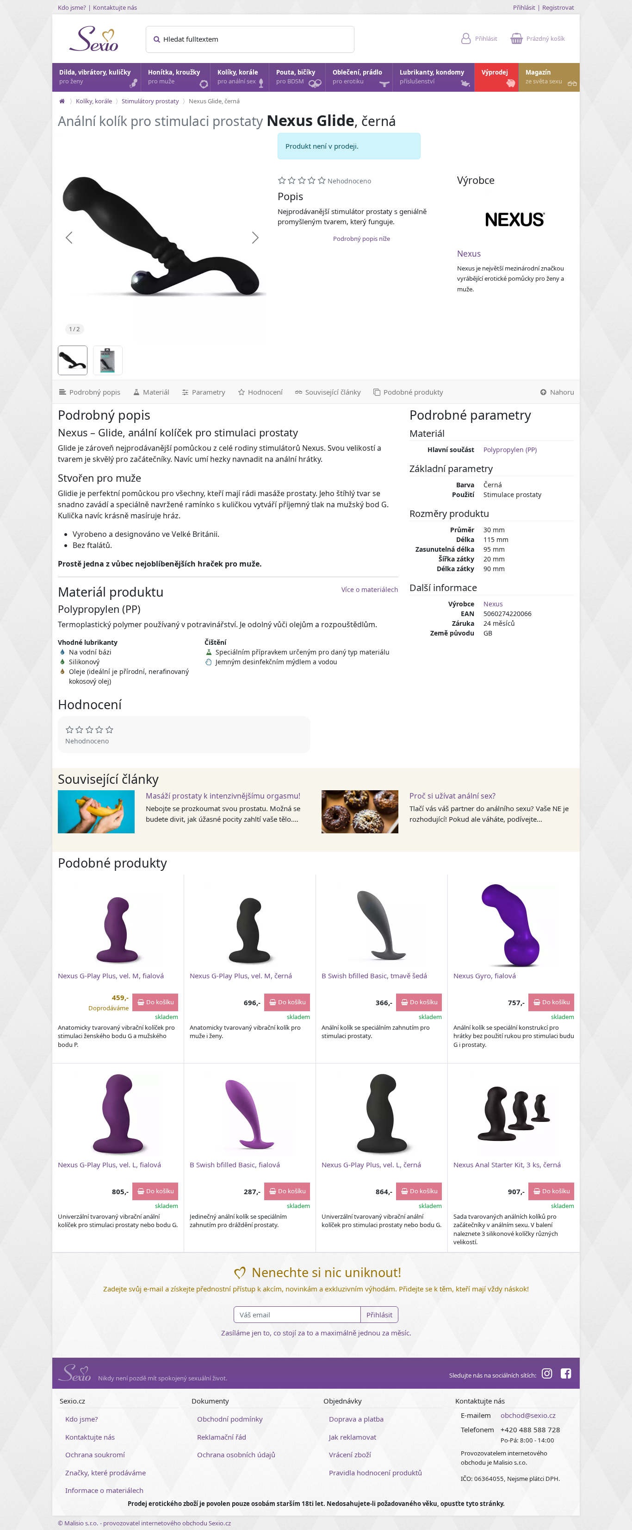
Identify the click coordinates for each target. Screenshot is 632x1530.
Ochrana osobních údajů (236, 1454)
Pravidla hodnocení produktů (375, 1472)
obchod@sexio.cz (528, 1415)
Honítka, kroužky (174, 77)
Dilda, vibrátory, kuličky (94, 77)
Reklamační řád (221, 1437)
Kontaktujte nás (115, 7)
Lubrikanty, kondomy (432, 77)
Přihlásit (524, 7)
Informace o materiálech (104, 1490)
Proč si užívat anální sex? (452, 796)
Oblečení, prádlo (357, 77)
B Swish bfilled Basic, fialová (235, 1164)
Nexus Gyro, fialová (484, 975)
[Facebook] (566, 1374)
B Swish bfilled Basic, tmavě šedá (374, 975)
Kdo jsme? (72, 7)
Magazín (544, 77)
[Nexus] (515, 219)
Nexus (469, 253)
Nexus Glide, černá (214, 101)
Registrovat (558, 7)
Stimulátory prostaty (150, 101)
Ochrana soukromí (95, 1454)
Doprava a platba (356, 1418)
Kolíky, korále (237, 77)
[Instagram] (547, 1374)
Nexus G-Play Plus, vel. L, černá (371, 1164)
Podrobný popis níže (361, 238)
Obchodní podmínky (230, 1418)
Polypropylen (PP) (510, 449)
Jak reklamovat (352, 1437)
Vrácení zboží (350, 1454)
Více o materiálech (369, 589)
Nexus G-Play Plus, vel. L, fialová (109, 1164)
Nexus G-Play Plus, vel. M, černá (241, 975)
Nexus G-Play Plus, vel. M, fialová (111, 975)
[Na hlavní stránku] (62, 101)
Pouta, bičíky (295, 77)
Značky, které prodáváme (105, 1472)
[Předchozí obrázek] (69, 237)
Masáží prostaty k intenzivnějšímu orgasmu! (223, 796)
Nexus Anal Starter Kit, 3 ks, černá (507, 1164)
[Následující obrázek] (255, 237)
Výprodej (495, 72)
